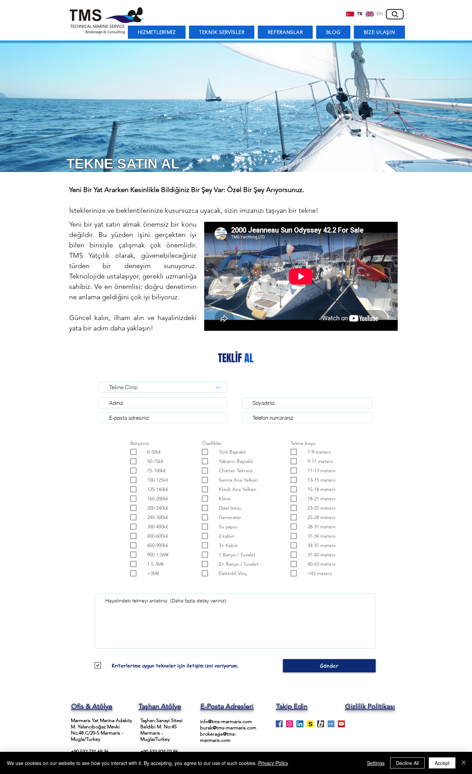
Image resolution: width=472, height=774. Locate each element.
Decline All (407, 762)
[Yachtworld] (331, 723)
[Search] (395, 14)
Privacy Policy (273, 762)
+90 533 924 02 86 (159, 751)
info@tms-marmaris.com (226, 721)
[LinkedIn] (299, 723)
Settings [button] (376, 762)
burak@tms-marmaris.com (228, 728)
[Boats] (320, 723)
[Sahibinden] (310, 723)
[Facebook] (279, 723)
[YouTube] (341, 723)
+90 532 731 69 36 (89, 751)
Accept (442, 762)
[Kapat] (464, 762)
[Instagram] (289, 723)
